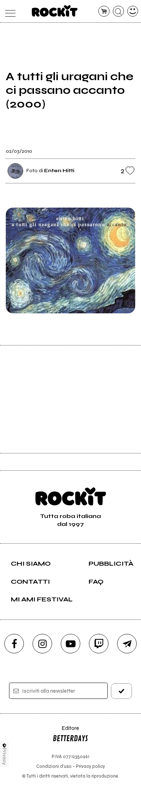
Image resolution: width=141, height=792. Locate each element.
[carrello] (104, 11)
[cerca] (118, 11)
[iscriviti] (121, 691)
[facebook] (14, 643)
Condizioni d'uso (54, 766)
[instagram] (42, 643)
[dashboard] (132, 11)
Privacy (4, 756)
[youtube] (70, 643)
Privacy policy (90, 766)
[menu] (8, 11)
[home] (55, 11)
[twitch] (98, 643)
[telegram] (127, 643)
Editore (65, 731)
